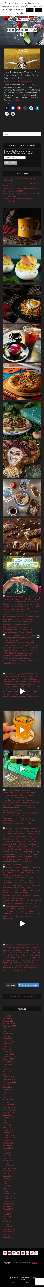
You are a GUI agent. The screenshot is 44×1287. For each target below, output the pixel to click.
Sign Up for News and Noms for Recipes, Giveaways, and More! (18, 152)
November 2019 (9, 1110)
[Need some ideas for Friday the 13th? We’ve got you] (22, 923)
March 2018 (8, 1160)
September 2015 (9, 1237)
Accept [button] (29, 10)
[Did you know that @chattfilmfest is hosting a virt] (22, 962)
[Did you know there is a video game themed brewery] (22, 768)
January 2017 (8, 1196)
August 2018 (8, 1148)
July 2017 (6, 1181)
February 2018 (9, 1163)
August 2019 (8, 1117)
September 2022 (9, 1044)
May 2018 (7, 1155)
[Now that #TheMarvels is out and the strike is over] (22, 614)
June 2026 (7, 1016)
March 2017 (8, 1191)
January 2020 (8, 1105)
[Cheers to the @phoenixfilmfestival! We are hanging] (22, 575)
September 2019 (9, 1115)
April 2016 (7, 1219)
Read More (22, 13)
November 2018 (9, 1140)
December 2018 (9, 1138)
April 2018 (7, 1158)
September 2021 (9, 1061)
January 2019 (8, 1135)
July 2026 (6, 1013)
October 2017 (8, 1173)
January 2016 (8, 1227)
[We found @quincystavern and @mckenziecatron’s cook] (22, 807)
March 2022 (8, 1051)
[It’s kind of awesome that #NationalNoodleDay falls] (22, 304)
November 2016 (9, 1201)
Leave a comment (26, 81)
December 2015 (9, 1229)
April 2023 (7, 1031)
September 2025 (9, 1018)
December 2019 (9, 1107)
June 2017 (7, 1183)
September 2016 (9, 1206)
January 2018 (8, 1166)
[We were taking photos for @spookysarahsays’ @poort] (22, 497)
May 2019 (7, 1125)
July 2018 (6, 1150)
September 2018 (9, 1145)
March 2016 (8, 1221)
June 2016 (7, 1214)
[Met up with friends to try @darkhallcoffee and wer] (22, 343)
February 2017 (9, 1194)
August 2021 (8, 1064)
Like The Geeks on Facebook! (22, 996)
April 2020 (7, 1097)
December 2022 (9, 1036)
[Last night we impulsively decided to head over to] (22, 846)
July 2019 (6, 1120)
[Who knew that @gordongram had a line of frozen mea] (22, 691)
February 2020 (9, 1102)
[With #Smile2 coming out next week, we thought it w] (22, 226)
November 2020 (9, 1082)
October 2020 (8, 1084)
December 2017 (9, 1168)
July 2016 (6, 1211)
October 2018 (8, 1143)
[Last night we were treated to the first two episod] (22, 459)
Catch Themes (28, 1283)
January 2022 (8, 1054)
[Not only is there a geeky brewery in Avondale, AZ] (22, 730)
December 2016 (9, 1199)
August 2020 (8, 1089)
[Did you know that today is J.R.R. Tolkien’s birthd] (22, 420)
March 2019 (8, 1130)
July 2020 (6, 1092)
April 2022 (7, 1049)
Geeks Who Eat (24, 1278)
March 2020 (8, 1100)
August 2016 (8, 1209)
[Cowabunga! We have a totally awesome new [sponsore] (22, 381)
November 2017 (9, 1171)
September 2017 (9, 1176)
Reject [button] (38, 10)
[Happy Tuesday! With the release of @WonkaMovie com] (22, 536)
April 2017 (7, 1188)
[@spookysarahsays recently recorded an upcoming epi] (22, 652)
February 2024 (9, 1023)
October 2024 (8, 1021)
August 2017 (8, 1178)
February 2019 (9, 1133)
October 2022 (8, 1041)
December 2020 (9, 1079)
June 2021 (7, 1069)
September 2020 (9, 1087)
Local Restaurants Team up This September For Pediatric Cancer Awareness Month (21, 75)
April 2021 (7, 1074)
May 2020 (7, 1094)
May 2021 (7, 1072)
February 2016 (9, 1224)
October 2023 (8, 1028)
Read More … (16, 100)
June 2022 (7, 1046)
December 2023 (9, 1026)
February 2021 (9, 1077)
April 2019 (7, 1127)
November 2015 (9, 1232)
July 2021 (6, 1066)
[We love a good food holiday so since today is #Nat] (22, 265)
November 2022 (9, 1039)
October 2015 (8, 1234)
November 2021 (9, 1056)
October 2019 (8, 1112)
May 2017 (7, 1186)
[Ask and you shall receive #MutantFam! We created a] (22, 885)
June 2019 (7, 1122)
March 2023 (8, 1033)
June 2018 (7, 1153)
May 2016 (7, 1216)
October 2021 (8, 1059)
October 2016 (8, 1204)
